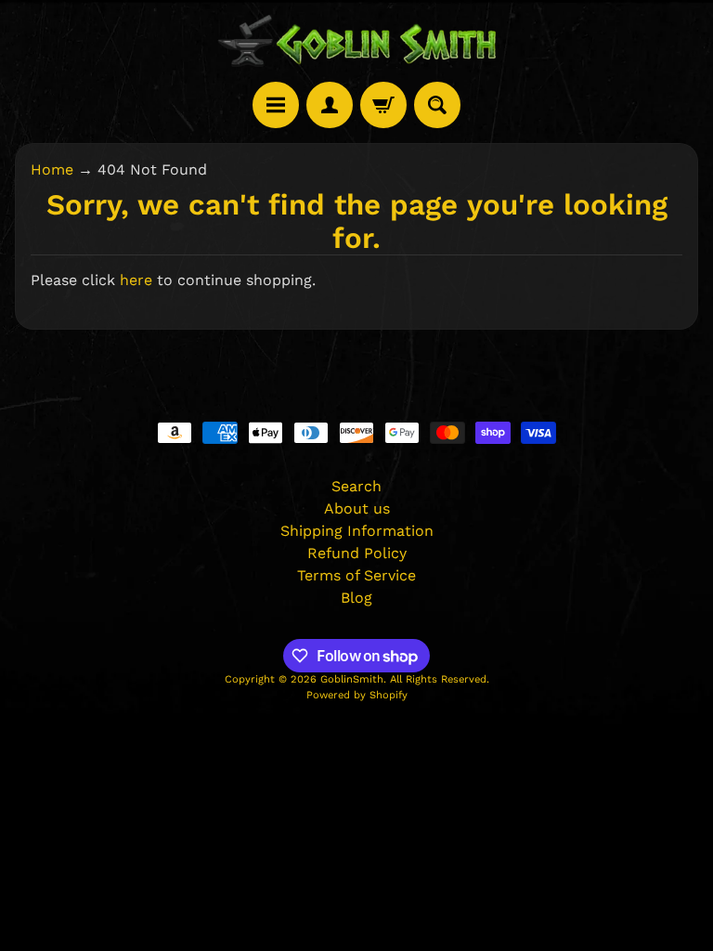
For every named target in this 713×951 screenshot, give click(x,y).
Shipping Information (357, 531)
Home (52, 169)
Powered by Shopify (357, 695)
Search (356, 486)
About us (357, 508)
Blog (356, 597)
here (136, 280)
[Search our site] (437, 105)
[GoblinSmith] (356, 41)
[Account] (329, 105)
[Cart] (383, 105)
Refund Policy (357, 553)
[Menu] (276, 105)
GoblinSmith (351, 679)
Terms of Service (356, 575)
